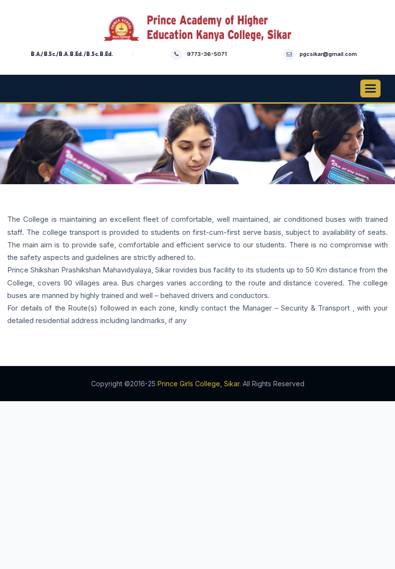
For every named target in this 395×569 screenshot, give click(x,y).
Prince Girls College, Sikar (198, 383)
